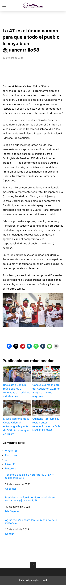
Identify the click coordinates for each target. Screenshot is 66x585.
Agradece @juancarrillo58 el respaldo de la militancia (31, 522)
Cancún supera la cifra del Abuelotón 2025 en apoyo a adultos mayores (46, 390)
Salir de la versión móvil (33, 580)
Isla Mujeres (12, 511)
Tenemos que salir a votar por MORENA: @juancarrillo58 (29, 476)
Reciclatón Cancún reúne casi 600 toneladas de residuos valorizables (16, 390)
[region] (33, 18)
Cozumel (10, 488)
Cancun (9, 533)
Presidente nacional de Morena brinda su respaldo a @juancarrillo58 (30, 499)
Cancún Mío (33, 5)
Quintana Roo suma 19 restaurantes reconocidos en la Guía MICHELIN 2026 (46, 424)
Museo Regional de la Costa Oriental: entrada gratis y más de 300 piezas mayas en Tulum (16, 426)
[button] (9, 346)
